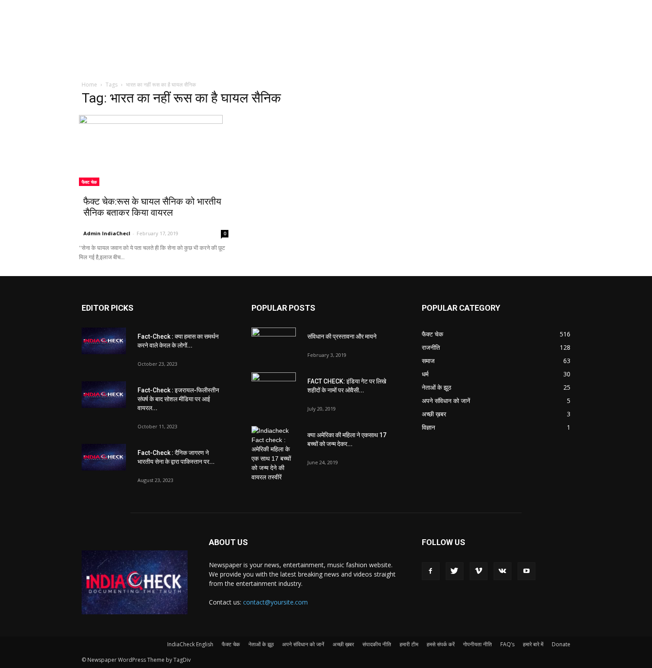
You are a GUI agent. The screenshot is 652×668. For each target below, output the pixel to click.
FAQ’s (507, 644)
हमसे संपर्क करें (441, 644)
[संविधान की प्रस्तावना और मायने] (273, 343)
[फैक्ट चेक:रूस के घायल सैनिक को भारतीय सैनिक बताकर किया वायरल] (156, 150)
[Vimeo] (478, 571)
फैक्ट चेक (89, 182)
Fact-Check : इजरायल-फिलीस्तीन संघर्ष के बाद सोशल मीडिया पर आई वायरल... (178, 399)
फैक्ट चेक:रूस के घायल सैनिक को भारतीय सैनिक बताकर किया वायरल (152, 207)
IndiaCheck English (190, 644)
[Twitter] (454, 571)
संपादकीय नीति (376, 644)
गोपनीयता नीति (477, 644)
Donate (561, 644)
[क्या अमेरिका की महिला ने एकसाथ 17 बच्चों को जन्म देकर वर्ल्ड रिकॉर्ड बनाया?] (273, 454)
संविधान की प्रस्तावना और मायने (342, 336)
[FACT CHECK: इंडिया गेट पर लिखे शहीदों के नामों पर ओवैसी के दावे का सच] (273, 387)
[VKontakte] (502, 571)
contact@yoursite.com (275, 602)
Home (89, 84)
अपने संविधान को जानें (303, 644)
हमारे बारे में (533, 644)
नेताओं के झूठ (261, 644)
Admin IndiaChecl (106, 233)
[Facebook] (431, 571)
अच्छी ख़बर (343, 644)
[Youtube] (526, 571)
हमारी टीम (409, 644)
